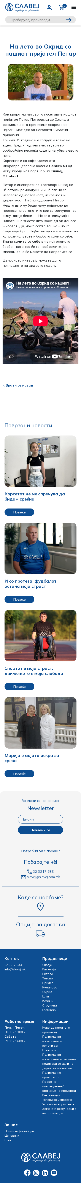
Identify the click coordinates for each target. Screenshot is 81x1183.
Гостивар (49, 1010)
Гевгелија (49, 969)
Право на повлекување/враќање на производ (59, 1086)
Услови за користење (58, 1104)
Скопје (47, 965)
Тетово (47, 978)
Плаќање (49, 1050)
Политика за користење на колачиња (52, 1041)
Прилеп (47, 983)
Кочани (47, 1001)
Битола (47, 974)
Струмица (49, 1005)
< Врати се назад (18, 385)
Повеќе (19, 512)
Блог (8, 1140)
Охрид (47, 992)
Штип (46, 996)
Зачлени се (40, 830)
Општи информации (19, 1131)
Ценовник (12, 1135)
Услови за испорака (57, 1100)
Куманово (49, 987)
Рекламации (51, 1095)
